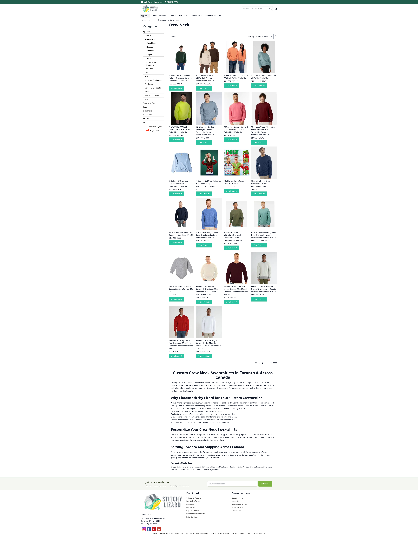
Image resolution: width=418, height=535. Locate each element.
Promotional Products (195, 514)
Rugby (149, 54)
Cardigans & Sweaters (151, 63)
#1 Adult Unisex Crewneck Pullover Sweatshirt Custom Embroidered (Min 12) (180, 78)
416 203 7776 (172, 2)
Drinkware (147, 111)
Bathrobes (149, 91)
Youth (148, 58)
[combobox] (257, 8)
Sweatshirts (163, 20)
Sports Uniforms (150, 103)
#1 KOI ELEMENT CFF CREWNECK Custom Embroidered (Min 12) (205, 78)
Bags (145, 107)
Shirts (147, 76)
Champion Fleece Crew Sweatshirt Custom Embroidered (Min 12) (260, 183)
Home (143, 20)
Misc (147, 99)
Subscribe (265, 484)
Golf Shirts (149, 69)
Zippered (150, 51)
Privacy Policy (237, 507)
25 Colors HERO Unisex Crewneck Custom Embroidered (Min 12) (178, 183)
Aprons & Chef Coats (153, 80)
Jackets (148, 72)
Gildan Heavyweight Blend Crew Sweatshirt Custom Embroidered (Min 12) (207, 235)
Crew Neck (151, 43)
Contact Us (236, 510)
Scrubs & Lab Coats (153, 88)
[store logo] (150, 9)
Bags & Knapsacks (193, 510)
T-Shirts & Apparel (193, 498)
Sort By (251, 36)
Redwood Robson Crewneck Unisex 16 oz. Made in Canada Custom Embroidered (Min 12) (263, 289)
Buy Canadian (155, 130)
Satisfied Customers (240, 504)
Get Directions (238, 498)
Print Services (192, 517)
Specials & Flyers (155, 126)
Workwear (149, 84)
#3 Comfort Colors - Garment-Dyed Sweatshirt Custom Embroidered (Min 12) (236, 129)
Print (145, 122)
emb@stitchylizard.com (153, 2)
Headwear (147, 114)
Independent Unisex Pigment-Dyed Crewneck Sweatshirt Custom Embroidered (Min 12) (263, 235)
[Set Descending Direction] (275, 36)
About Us (235, 501)
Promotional (148, 118)
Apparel (152, 20)
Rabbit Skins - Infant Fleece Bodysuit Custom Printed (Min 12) (181, 289)
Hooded (149, 47)
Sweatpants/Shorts (153, 95)
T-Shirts (148, 35)
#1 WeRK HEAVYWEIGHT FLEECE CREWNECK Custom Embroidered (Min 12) (180, 129)
